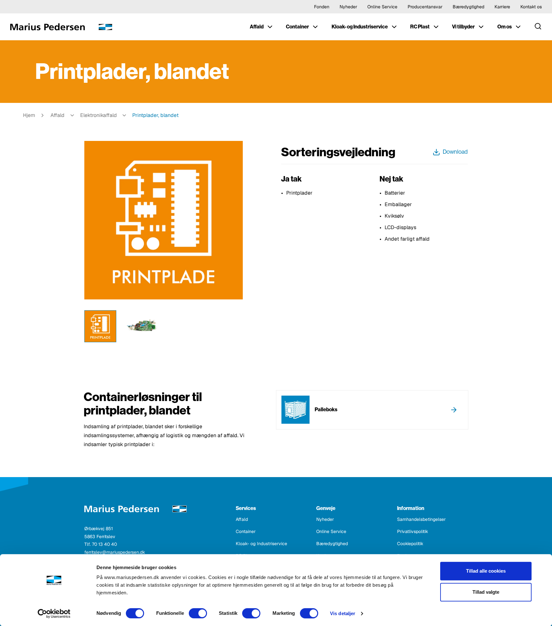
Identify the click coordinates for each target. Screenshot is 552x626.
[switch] (198, 613)
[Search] (538, 27)
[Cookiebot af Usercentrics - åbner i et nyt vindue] (54, 613)
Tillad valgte (485, 592)
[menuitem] (262, 26)
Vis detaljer (342, 613)
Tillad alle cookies (486, 571)
